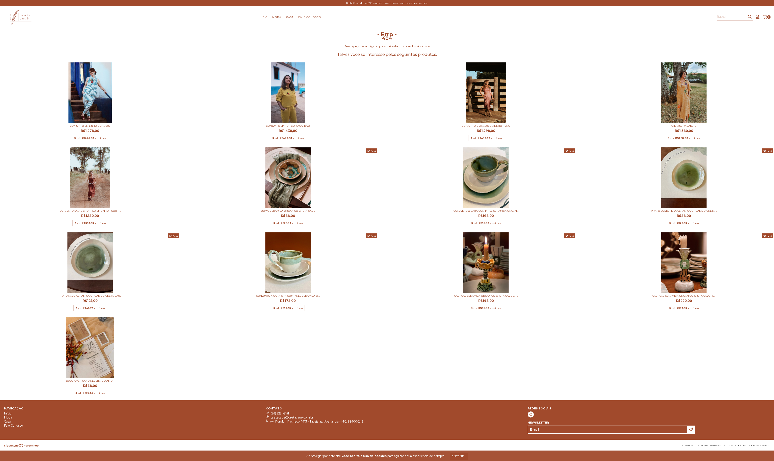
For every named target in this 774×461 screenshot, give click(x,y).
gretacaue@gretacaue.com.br (292, 417)
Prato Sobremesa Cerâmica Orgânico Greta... (684, 210)
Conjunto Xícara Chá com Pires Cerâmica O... (288, 295)
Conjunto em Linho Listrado (90, 125)
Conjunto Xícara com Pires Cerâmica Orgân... (486, 210)
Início (263, 17)
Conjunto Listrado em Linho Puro (486, 125)
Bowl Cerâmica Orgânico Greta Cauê (288, 210)
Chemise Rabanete (684, 125)
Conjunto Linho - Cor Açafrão (288, 125)
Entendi (459, 456)
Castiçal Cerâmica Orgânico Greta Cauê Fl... (684, 295)
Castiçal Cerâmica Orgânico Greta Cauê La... (486, 295)
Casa (290, 17)
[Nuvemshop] (21, 446)
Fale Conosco (309, 17)
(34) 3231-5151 (280, 413)
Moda (276, 17)
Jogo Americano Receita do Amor (90, 380)
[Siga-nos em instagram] (531, 414)
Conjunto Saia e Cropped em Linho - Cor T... (90, 210)
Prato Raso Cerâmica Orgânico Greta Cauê (90, 295)
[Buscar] (750, 17)
